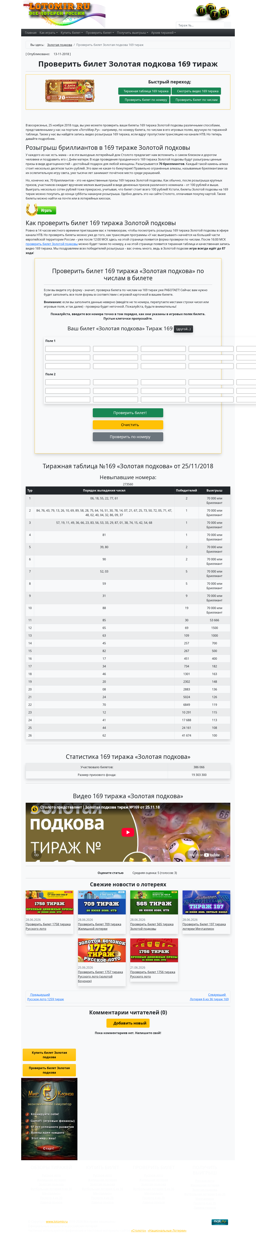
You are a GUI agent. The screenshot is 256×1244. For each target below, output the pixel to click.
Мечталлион (51, 1193)
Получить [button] (131, 33)
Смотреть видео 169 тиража (197, 91)
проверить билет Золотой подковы (52, 244)
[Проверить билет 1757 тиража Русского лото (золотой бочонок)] (102, 950)
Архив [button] (162, 33)
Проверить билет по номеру (145, 100)
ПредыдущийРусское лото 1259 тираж (45, 997)
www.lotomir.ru (57, 1221)
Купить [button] (71, 33)
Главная (31, 33)
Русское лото (51, 1175)
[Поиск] (227, 25)
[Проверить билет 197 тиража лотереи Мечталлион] (206, 902)
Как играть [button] (47, 33)
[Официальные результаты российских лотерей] (68, 14)
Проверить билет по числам (196, 100)
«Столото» (138, 1230)
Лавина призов (51, 1202)
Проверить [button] (99, 33)
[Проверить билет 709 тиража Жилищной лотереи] (102, 902)
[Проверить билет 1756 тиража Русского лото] (154, 950)
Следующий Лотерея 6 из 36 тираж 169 (209, 997)
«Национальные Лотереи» (167, 1230)
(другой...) (183, 329)
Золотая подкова (51, 1184)
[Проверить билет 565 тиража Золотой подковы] (154, 902)
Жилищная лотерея (51, 1180)
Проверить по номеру (129, 436)
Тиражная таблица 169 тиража (145, 91)
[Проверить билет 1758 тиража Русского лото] (49, 902)
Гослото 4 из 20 (51, 1198)
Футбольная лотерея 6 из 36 (51, 1189)
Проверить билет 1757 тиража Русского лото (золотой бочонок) (100, 976)
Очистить (129, 424)
